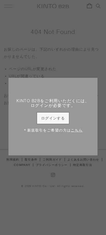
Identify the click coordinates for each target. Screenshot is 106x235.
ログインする (53, 118)
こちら (77, 130)
